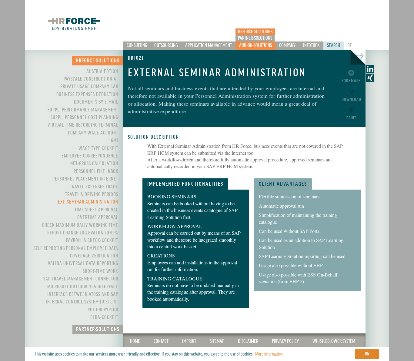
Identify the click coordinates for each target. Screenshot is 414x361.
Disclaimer (248, 341)
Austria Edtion (102, 71)
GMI (114, 140)
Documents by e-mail (96, 102)
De (349, 45)
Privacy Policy (285, 341)
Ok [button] (367, 354)
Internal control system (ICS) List (82, 302)
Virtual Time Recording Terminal (83, 125)
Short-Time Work (100, 271)
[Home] (74, 23)
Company (287, 45)
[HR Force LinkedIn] (370, 71)
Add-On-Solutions (255, 45)
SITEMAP (217, 341)
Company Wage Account (93, 133)
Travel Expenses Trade (94, 186)
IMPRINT (189, 341)
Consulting (137, 45)
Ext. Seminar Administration (88, 202)
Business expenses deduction (87, 94)
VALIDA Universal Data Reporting (83, 263)
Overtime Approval (97, 217)
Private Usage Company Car (89, 86)
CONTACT (161, 341)
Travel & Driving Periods (91, 194)
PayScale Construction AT (91, 79)
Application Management (208, 45)
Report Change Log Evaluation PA (82, 232)
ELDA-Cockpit (104, 317)
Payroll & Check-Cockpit (92, 240)
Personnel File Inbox (96, 171)
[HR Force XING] (370, 80)
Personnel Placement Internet (85, 179)
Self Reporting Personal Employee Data (76, 248)
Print (351, 118)
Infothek (311, 45)
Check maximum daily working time (80, 225)
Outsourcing (166, 45)
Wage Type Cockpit (98, 148)
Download (351, 99)
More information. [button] (269, 354)
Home (135, 341)
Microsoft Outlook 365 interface (82, 286)
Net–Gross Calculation (94, 163)
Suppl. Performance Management (83, 110)
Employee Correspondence (90, 156)
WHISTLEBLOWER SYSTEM (333, 341)
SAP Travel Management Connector (80, 279)
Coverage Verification (94, 255)
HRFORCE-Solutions (255, 31)
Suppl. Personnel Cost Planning (84, 117)
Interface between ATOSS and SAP (82, 294)
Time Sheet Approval (96, 209)
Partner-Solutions (255, 38)
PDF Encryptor (103, 309)
